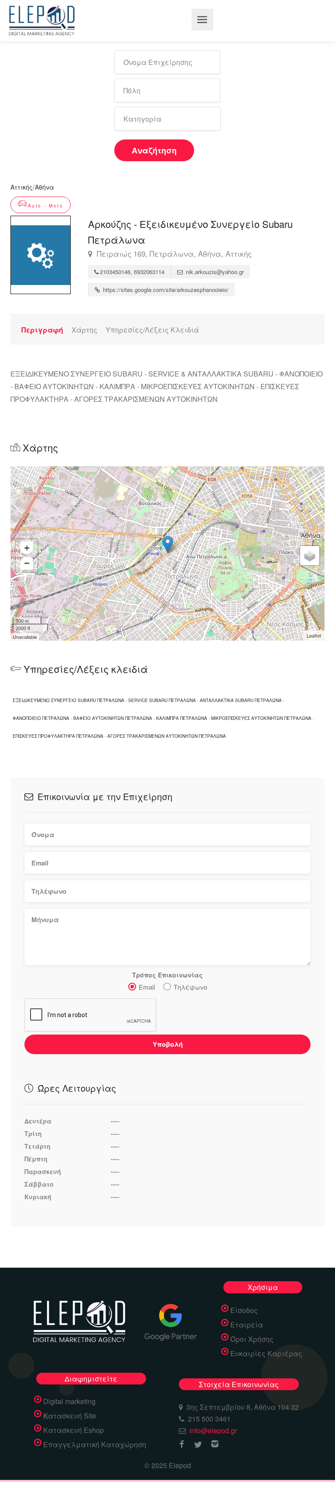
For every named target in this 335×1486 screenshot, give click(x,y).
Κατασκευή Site (69, 1416)
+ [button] (27, 547)
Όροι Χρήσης (251, 1339)
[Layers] (309, 555)
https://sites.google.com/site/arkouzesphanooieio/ (165, 289)
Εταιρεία (246, 1325)
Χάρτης (84, 330)
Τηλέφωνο (190, 986)
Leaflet (314, 635)
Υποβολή (168, 1044)
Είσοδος (244, 1310)
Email (147, 986)
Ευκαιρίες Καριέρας (266, 1353)
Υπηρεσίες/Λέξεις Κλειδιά (152, 330)
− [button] (27, 562)
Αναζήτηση (154, 150)
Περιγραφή (42, 330)
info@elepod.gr (213, 1430)
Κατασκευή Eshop (73, 1430)
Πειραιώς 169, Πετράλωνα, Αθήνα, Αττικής (173, 254)
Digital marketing (69, 1401)
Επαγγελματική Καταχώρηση (94, 1444)
